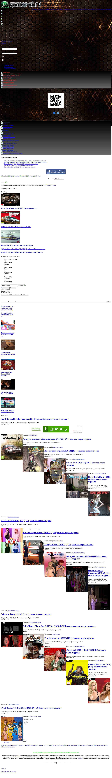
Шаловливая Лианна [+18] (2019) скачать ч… (7, 334)
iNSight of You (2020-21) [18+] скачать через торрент (68, 544)
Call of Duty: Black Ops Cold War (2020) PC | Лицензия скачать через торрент (59, 626)
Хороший (7, 278)
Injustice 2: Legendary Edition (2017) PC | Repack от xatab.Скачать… (22, 252)
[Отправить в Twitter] (57, 745)
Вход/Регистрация (6, 42)
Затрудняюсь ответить (10, 259)
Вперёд (25, 741)
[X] (56, 113)
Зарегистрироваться (10, 68)
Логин (4, 47)
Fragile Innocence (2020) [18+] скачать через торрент (69, 638)
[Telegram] (58, 113)
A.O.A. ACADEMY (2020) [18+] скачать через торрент (26, 520)
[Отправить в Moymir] (101, 745)
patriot (2, 182)
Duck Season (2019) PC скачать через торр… (8, 411)
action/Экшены (55, 634)
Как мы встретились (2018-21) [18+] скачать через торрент (50, 532)
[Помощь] (29, 176)
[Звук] (10, 176)
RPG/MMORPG (100, 660)
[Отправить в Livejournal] (86, 745)
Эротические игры (57, 447)
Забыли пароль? (9, 65)
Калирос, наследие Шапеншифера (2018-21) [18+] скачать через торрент (25, 162)
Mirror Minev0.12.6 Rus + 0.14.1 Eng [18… (7, 392)
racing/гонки (33, 435)
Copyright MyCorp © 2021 (8, 771)
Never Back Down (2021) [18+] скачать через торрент (19, 167)
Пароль (4, 52)
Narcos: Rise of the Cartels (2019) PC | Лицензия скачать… (19, 208)
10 (23, 739)
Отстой (6, 273)
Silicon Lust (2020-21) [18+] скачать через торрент (18, 165)
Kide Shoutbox (59, 179)
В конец (6, 742)
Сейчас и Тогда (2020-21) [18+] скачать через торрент (26, 614)
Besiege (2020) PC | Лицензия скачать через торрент (17, 245)
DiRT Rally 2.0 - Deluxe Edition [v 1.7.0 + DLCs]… (16, 227)
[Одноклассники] (1, 34)
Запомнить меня (9, 57)
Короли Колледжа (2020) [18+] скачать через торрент (99, 666)
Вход (54, 185)
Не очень (7, 269)
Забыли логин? (8, 67)
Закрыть (3, 43)
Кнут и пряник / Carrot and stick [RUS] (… (8, 354)
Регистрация (47, 185)
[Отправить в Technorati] (43, 745)
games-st (3, 768)
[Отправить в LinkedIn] (71, 745)
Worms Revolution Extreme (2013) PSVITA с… (6, 374)
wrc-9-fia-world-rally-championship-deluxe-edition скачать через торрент (25, 160)
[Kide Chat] (36, 176)
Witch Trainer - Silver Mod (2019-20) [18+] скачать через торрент (31, 708)
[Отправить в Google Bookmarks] (25, 745)
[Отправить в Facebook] (8, 745)
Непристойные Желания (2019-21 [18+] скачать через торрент (99, 572)
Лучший (6, 264)
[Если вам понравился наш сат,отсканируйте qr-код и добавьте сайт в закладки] (56, 100)
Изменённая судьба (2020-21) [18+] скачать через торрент (21, 164)
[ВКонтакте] (54, 113)
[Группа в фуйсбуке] (56, 174)
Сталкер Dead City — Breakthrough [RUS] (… (7, 314)
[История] (23, 176)
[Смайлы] (16, 176)
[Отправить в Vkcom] (7, 747)
